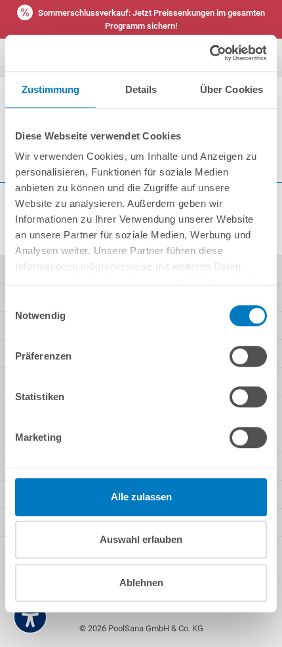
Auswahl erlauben (141, 539)
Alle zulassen (141, 496)
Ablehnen (141, 582)
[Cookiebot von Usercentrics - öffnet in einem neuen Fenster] (209, 53)
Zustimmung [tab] (51, 89)
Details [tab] (141, 89)
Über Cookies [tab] (231, 89)
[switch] (248, 356)
